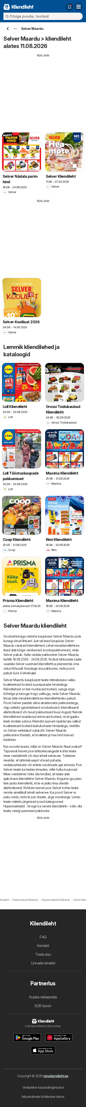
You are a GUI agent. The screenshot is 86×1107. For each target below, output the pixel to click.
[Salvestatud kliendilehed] (69, 7)
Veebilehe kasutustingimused (43, 1087)
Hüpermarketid (13, 806)
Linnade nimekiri (43, 963)
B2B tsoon (43, 1005)
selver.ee (54, 756)
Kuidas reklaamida (43, 997)
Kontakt (43, 945)
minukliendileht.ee (55, 1076)
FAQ (42, 937)
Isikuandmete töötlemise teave (43, 1097)
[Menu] (79, 7)
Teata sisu (43, 954)
